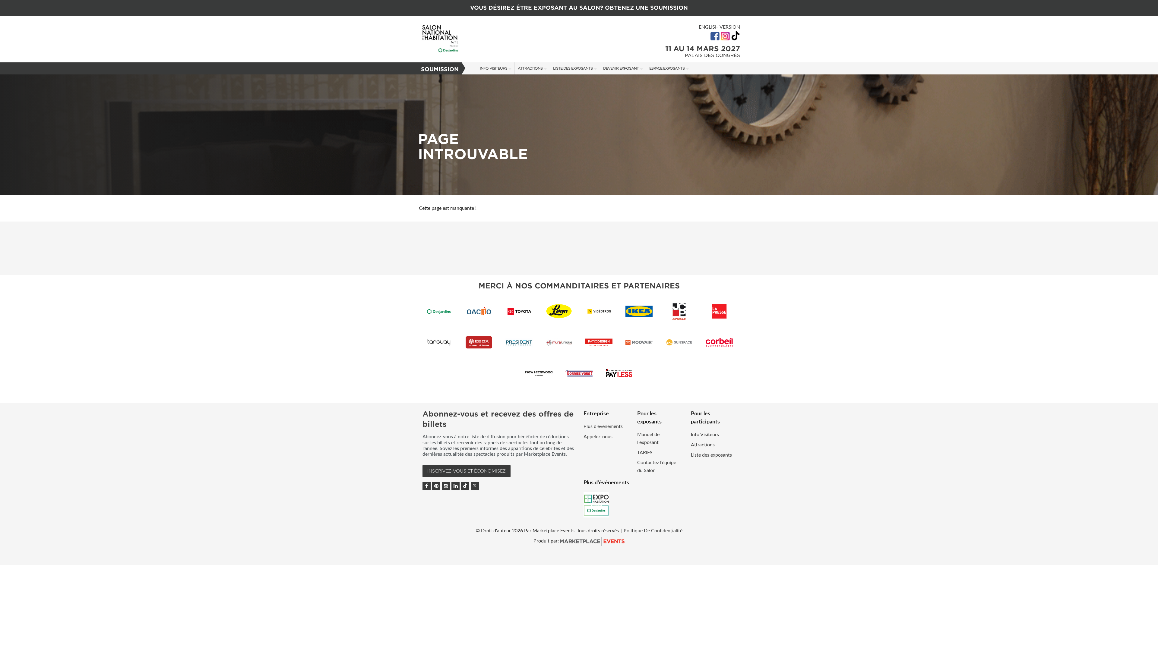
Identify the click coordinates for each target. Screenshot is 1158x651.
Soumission (440, 69)
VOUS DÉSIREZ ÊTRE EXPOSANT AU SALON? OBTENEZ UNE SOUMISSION (579, 8)
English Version (719, 27)
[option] (579, 134)
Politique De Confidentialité (653, 530)
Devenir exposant (621, 68)
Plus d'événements (603, 426)
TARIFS (645, 452)
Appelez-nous (598, 436)
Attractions (530, 68)
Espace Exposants (667, 68)
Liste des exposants (573, 68)
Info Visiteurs (493, 68)
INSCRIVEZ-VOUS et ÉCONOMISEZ (466, 471)
